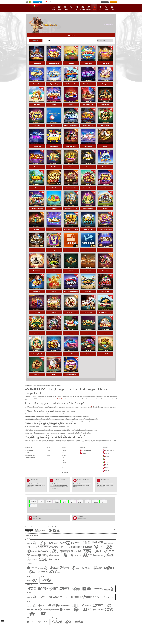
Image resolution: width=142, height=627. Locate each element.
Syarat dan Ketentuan (30, 457)
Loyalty (48, 452)
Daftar (113, 2)
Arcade (94, 9)
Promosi (112, 9)
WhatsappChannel (109, 450)
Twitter (106, 459)
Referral (48, 455)
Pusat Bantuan (28, 452)
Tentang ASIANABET (29, 450)
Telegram (107, 453)
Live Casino (65, 9)
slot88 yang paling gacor (59, 398)
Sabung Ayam (106, 9)
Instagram (107, 462)
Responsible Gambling (30, 455)
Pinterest (107, 467)
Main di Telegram (38, 2)
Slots (59, 9)
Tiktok (106, 465)
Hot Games (53, 9)
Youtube (107, 470)
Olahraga (82, 9)
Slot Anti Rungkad (89, 406)
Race (71, 9)
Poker (100, 9)
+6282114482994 (87, 450)
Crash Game (88, 9)
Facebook (107, 456)
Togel (77, 9)
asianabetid (85, 453)
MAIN (37, 53)
